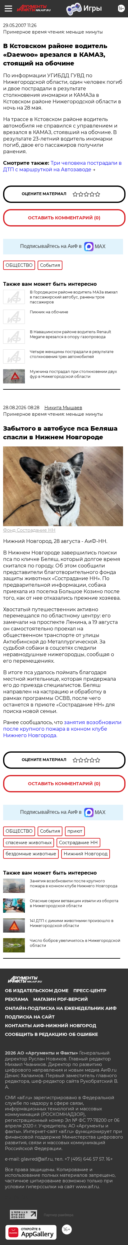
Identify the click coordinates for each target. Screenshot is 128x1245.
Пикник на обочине (49, 312)
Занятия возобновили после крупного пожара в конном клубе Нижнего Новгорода (73, 883)
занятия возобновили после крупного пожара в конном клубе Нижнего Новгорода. (62, 728)
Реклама (16, 999)
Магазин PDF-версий (60, 999)
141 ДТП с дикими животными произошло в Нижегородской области (71, 923)
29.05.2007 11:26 (20, 25)
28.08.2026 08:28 (21, 407)
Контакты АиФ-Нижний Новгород (50, 1025)
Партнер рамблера (58, 1215)
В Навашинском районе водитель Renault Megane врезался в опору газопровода (70, 334)
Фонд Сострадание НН (29, 530)
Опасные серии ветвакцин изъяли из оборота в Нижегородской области (74, 903)
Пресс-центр (89, 990)
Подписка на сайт (30, 1017)
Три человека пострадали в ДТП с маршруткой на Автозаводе (62, 166)
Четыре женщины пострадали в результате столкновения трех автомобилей (71, 354)
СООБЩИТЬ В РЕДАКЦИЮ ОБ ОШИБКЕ (51, 1034)
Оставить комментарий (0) (64, 218)
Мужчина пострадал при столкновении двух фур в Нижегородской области (73, 374)
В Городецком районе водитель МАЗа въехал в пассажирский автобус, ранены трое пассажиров (74, 297)
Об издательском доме (36, 990)
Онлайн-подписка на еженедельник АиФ (61, 1008)
